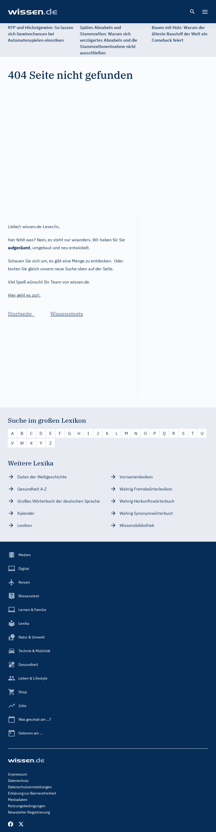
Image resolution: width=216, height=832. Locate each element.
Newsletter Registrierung (29, 812)
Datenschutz (18, 780)
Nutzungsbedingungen (26, 806)
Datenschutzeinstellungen (30, 787)
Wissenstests (66, 313)
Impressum (17, 774)
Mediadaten (17, 799)
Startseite (21, 313)
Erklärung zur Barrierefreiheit (32, 793)
